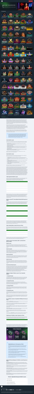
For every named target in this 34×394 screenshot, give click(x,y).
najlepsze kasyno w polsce (23, 356)
